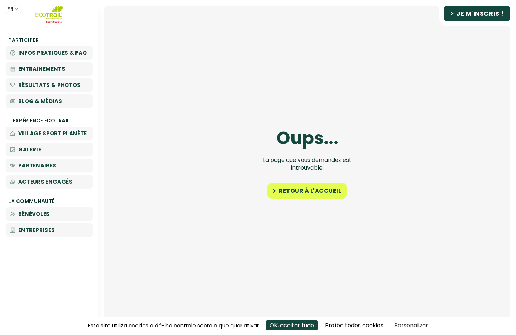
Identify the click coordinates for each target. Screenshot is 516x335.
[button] (13, 9)
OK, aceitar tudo (292, 325)
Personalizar (411, 325)
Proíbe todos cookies (354, 325)
